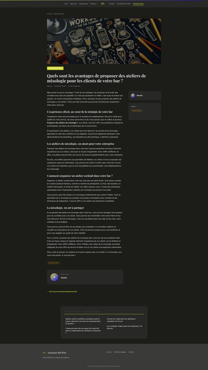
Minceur (93, 4)
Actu (66, 4)
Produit (111, 4)
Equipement (83, 4)
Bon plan (73, 4)
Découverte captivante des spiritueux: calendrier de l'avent (121, 320)
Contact (131, 352)
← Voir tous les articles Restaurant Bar (62, 291)
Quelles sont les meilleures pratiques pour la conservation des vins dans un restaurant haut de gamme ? (83, 321)
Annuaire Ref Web (56, 352)
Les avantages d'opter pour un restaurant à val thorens (124, 327)
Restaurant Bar (138, 4)
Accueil (49, 14)
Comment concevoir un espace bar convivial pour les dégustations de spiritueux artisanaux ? (83, 330)
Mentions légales (120, 352)
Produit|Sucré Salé (123, 4)
